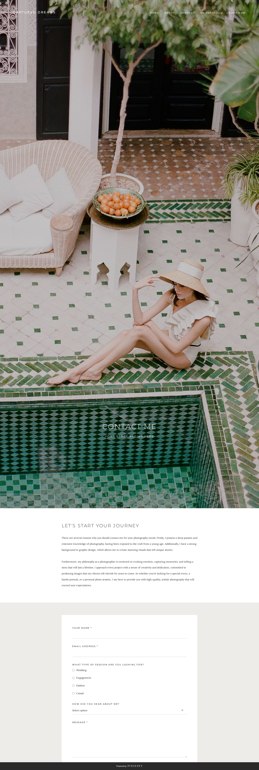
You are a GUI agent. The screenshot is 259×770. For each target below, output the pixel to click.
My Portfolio (212, 12)
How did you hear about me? (95, 704)
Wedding (81, 670)
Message (80, 722)
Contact (188, 12)
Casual (80, 693)
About (170, 12)
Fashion (80, 685)
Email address (85, 646)
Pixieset (135, 766)
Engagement (83, 677)
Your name (82, 628)
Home (154, 12)
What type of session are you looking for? (108, 664)
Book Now (237, 12)
